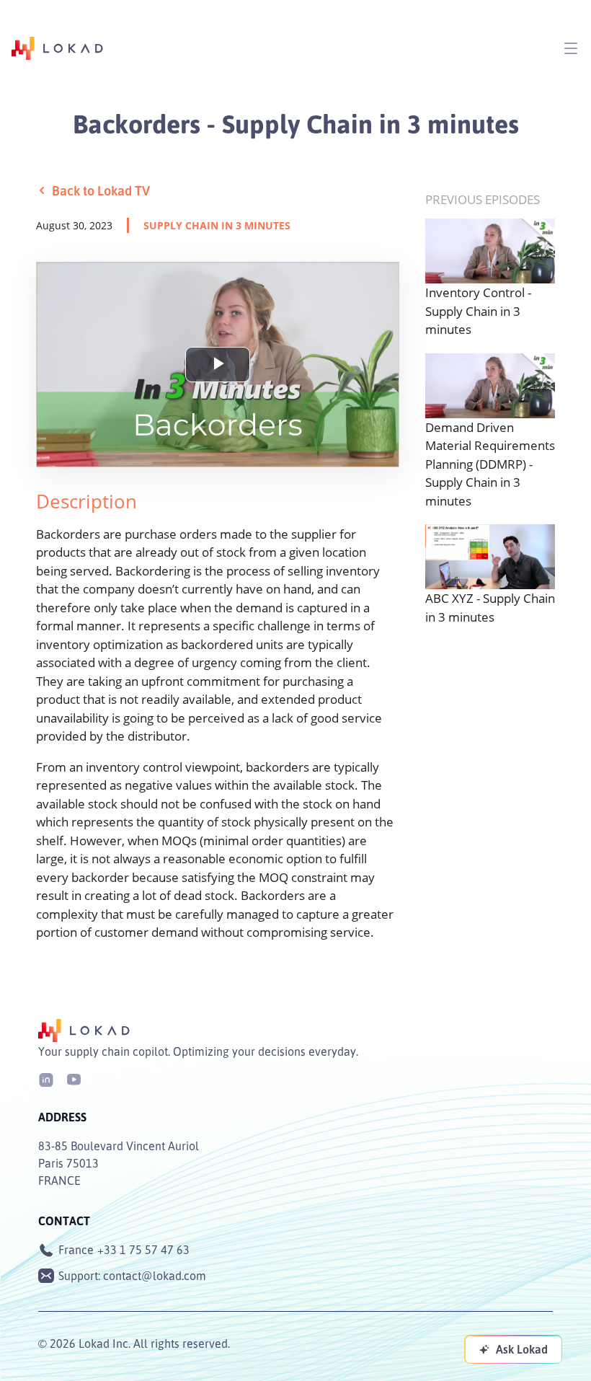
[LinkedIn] (46, 1078)
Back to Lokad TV (101, 190)
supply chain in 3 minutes (216, 225)
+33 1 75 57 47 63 (143, 1250)
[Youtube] (73, 1078)
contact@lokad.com (154, 1276)
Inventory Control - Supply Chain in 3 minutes (478, 310)
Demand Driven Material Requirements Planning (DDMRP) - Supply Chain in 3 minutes (490, 464)
